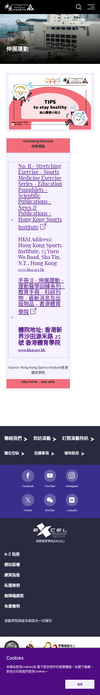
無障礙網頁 (14, 595)
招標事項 (41, 453)
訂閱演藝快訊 (75, 438)
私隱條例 (12, 585)
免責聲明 (12, 606)
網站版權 (12, 564)
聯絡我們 (13, 438)
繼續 (80, 684)
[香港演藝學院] (19, 7)
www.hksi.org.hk (31, 270)
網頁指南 (12, 575)
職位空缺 (11, 453)
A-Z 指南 (12, 554)
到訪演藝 (42, 438)
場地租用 (71, 453)
